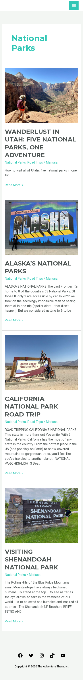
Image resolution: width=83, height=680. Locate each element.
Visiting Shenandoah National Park (31, 559)
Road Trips (35, 162)
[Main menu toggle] (74, 5)
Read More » (14, 185)
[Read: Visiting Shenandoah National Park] (41, 515)
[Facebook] (20, 657)
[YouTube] (63, 657)
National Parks (15, 162)
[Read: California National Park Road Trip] (41, 362)
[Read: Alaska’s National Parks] (41, 227)
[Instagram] (41, 657)
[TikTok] (52, 657)
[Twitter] (31, 657)
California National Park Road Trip (31, 406)
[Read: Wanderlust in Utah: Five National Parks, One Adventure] (41, 95)
